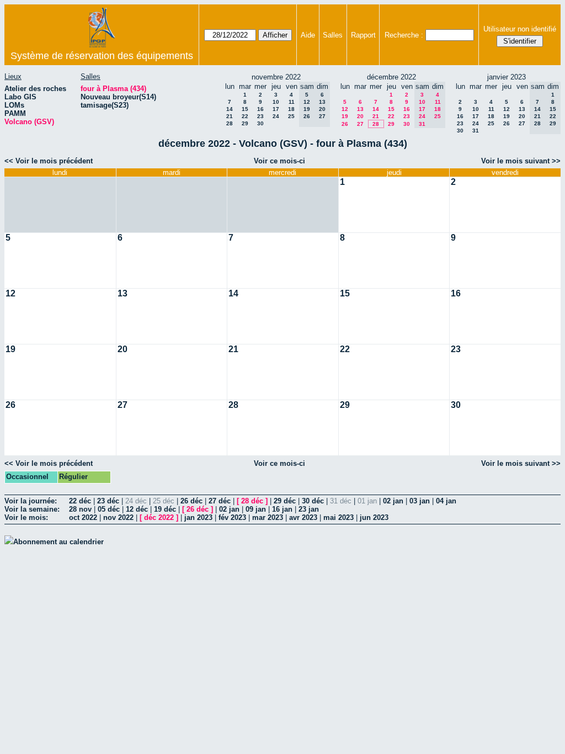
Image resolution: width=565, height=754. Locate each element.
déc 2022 (159, 517)
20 (360, 116)
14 (229, 109)
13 (360, 109)
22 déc (80, 501)
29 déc (285, 501)
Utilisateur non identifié (519, 29)
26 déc (191, 501)
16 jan (282, 509)
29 (245, 123)
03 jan (419, 501)
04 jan (446, 501)
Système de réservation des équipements (101, 55)
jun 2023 (374, 517)
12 (345, 109)
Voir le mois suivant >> (521, 161)
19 (345, 116)
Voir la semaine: (32, 509)
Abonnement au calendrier (58, 542)
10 (276, 102)
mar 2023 (267, 517)
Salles (333, 35)
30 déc (313, 501)
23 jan (309, 509)
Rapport (363, 35)
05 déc (109, 509)
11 (292, 102)
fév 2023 (232, 517)
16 (260, 109)
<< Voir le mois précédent (48, 161)
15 (245, 109)
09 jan (256, 509)
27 (360, 124)
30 (260, 123)
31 (475, 131)
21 (229, 116)
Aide (308, 35)
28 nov (80, 509)
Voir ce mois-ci (279, 161)
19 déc (165, 509)
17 (276, 109)
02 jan (393, 501)
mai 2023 (338, 517)
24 (276, 116)
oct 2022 (83, 517)
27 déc (220, 501)
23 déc (108, 501)
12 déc (137, 509)
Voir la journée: (30, 501)
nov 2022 (118, 517)
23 (260, 116)
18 (291, 109)
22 (245, 116)
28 (229, 123)
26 (345, 124)
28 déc (252, 501)
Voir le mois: (26, 517)
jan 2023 (198, 517)
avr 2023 (303, 517)
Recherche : (404, 35)
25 (291, 116)
